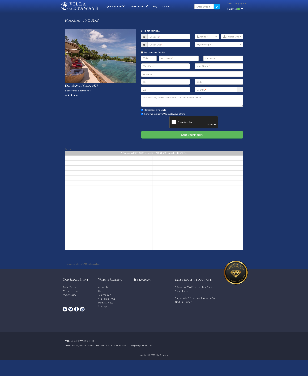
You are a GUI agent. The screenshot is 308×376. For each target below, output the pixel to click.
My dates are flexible (154, 52)
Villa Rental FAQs (106, 298)
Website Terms (70, 291)
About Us (103, 287)
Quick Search (114, 6)
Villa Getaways (162, 355)
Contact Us (168, 6)
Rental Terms (69, 287)
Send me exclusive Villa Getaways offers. (164, 113)
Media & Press (105, 302)
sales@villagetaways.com (140, 345)
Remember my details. (155, 109)
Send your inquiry (192, 134)
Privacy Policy (69, 294)
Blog (155, 6)
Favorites (233, 8)
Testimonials (104, 294)
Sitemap (102, 306)
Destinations (137, 6)
